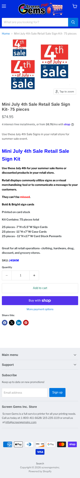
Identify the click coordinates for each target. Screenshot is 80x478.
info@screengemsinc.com (20, 422)
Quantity (7, 267)
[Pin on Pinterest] (26, 322)
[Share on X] (12, 322)
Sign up (57, 392)
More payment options (40, 309)
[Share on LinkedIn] (19, 322)
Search (40, 463)
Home (6, 33)
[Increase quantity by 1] (34, 275)
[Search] (73, 22)
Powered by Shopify (40, 471)
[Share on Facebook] (4, 322)
